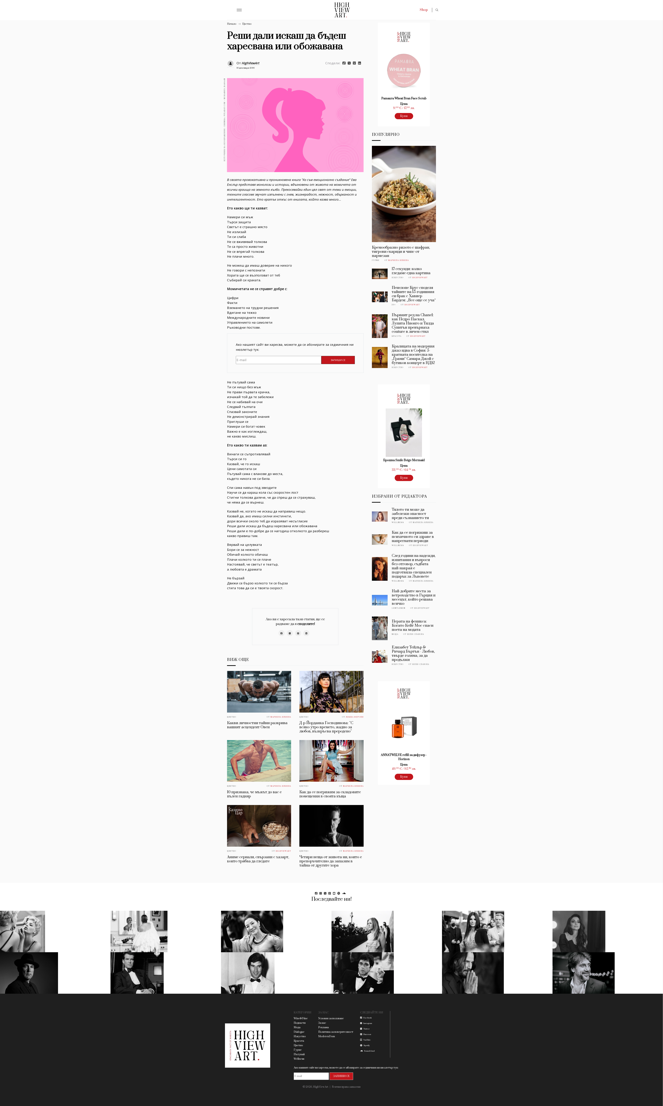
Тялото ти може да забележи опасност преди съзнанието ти (410, 513)
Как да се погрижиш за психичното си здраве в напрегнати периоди (413, 536)
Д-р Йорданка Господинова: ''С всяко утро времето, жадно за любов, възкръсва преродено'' (326, 727)
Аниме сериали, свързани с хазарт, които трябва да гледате (258, 859)
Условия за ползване (331, 1018)
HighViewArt (250, 63)
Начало (231, 24)
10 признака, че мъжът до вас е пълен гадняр (254, 794)
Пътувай (299, 1054)
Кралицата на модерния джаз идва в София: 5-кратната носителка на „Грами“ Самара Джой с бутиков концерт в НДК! (413, 354)
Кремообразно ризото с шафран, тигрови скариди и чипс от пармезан (401, 251)
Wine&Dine (301, 1018)
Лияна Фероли (355, 717)
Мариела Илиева (281, 717)
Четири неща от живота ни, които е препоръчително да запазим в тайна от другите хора (330, 861)
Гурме (375, 260)
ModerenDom (326, 1036)
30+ (394, 305)
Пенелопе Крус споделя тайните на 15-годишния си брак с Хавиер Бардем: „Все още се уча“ (414, 294)
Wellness (398, 522)
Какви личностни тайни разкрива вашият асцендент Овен (257, 725)
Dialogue (299, 1032)
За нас (322, 1023)
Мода (395, 634)
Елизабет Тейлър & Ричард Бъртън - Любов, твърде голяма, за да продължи (413, 653)
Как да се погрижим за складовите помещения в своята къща (330, 794)
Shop (424, 10)
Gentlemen (398, 608)
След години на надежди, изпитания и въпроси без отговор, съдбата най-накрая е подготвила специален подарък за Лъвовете (413, 566)
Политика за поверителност (335, 1032)
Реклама (323, 1027)
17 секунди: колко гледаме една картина (411, 271)
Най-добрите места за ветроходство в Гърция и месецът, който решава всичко (413, 597)
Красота (396, 336)
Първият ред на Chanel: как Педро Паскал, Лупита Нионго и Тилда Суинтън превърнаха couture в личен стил (413, 323)
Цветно (247, 24)
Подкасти (300, 1023)
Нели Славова (415, 634)
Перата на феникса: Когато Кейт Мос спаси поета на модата (412, 625)
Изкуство (397, 278)
